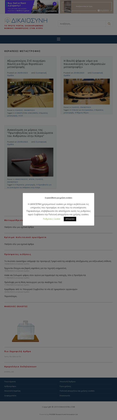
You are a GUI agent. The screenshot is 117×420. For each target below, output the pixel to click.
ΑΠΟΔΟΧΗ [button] (69, 219)
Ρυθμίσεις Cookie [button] (51, 218)
